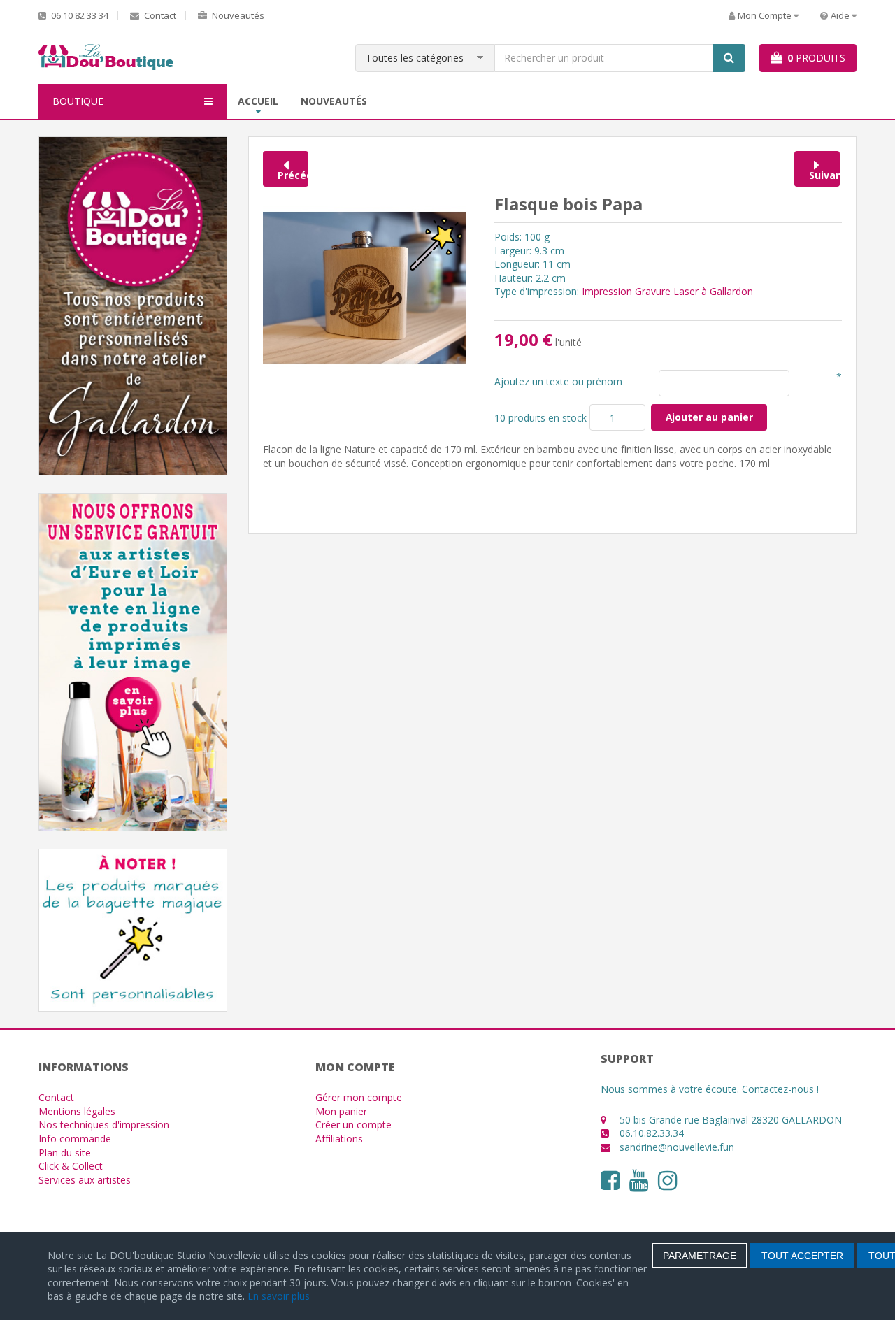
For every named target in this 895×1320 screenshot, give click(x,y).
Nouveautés (237, 15)
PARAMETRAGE (699, 1255)
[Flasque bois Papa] (364, 287)
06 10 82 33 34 (78, 15)
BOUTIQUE (77, 101)
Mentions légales (76, 1111)
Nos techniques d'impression (103, 1124)
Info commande (74, 1138)
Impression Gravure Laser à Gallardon (667, 291)
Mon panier (341, 1111)
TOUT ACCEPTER (802, 1255)
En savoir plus (279, 1296)
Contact (159, 15)
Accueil (258, 101)
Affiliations (339, 1138)
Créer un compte (353, 1124)
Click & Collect (70, 1165)
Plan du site (64, 1152)
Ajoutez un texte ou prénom (558, 381)
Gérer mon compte (358, 1097)
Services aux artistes (84, 1179)
